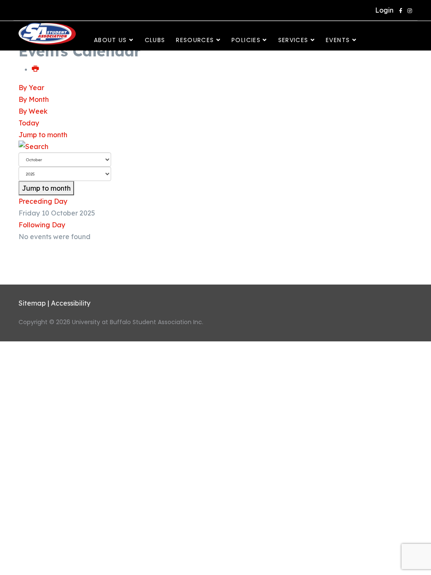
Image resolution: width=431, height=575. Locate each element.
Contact (108, 61)
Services (293, 40)
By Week (33, 111)
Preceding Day (43, 201)
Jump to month (43, 134)
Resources (195, 40)
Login (383, 10)
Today (29, 123)
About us (110, 40)
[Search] (215, 146)
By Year (31, 87)
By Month (34, 99)
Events (338, 40)
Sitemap (32, 303)
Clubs (155, 40)
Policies (246, 40)
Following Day (42, 225)
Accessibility (70, 303)
